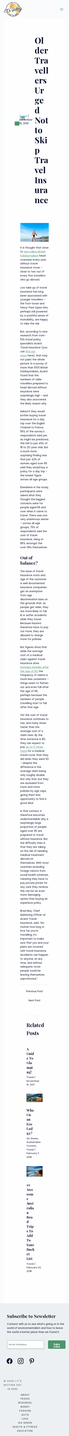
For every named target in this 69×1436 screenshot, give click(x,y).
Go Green (32, 1138)
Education (25, 1430)
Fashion (25, 1410)
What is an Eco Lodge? (30, 1121)
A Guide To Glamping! (30, 1060)
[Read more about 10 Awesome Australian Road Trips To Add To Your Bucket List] (34, 1171)
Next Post (34, 1000)
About (25, 1394)
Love (25, 1418)
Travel (23, 116)
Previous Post (34, 991)
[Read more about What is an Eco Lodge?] (34, 1097)
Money (25, 1406)
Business (25, 1402)
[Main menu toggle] (62, 9)
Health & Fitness (25, 1426)
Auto (25, 1414)
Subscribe (57, 1345)
